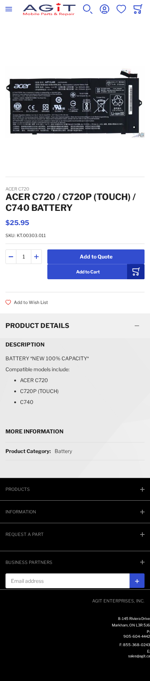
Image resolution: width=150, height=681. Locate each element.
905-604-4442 (136, 636)
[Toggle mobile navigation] (8, 9)
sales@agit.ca (139, 656)
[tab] (75, 326)
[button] (10, 256)
